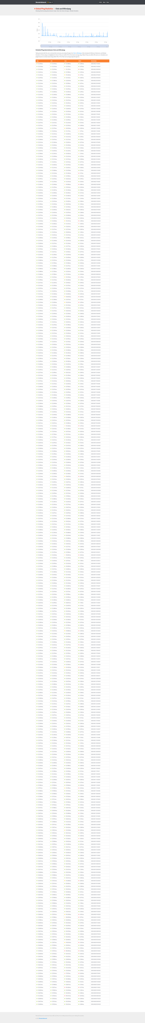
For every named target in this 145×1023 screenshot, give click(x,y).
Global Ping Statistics (44, 8)
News (107, 2)
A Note (100, 2)
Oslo (74, 53)
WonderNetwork (41, 2)
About (104, 2)
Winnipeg (79, 53)
